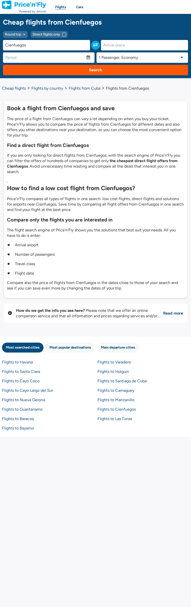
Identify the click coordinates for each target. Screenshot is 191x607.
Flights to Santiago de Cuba (122, 381)
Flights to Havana (17, 362)
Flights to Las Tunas (114, 418)
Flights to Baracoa (18, 418)
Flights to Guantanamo (22, 409)
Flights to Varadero (114, 362)
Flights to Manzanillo (115, 399)
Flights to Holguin (113, 371)
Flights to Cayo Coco (21, 381)
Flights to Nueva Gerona (23, 399)
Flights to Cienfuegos (116, 409)
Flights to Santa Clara (21, 371)
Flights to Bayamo (18, 428)
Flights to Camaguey (115, 390)
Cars (79, 7)
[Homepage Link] (24, 4)
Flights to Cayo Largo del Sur (27, 390)
